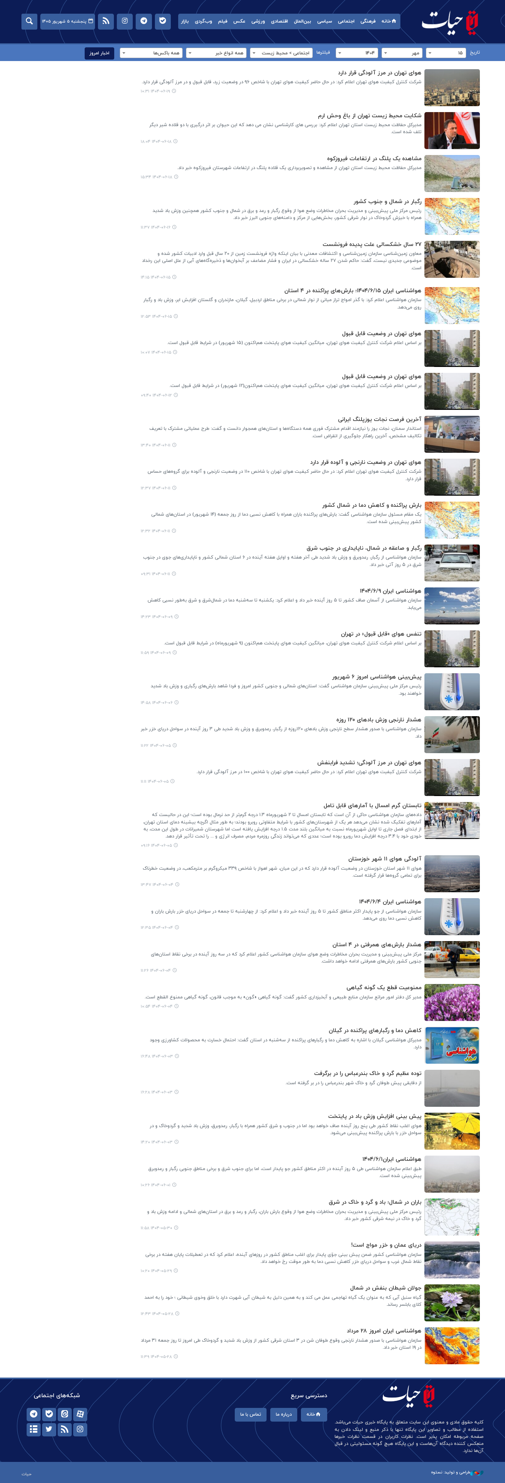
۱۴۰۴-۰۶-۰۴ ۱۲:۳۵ (157, 928)
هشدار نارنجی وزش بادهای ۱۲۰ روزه (378, 720)
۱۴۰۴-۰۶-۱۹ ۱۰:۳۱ (155, 91)
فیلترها (323, 52)
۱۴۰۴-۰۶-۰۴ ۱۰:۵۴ (157, 1007)
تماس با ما (250, 1414)
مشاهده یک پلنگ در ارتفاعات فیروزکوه (374, 159)
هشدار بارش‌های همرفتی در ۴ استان (376, 945)
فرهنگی (368, 21)
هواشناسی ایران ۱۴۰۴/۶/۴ (390, 902)
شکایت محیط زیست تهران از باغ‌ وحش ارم (369, 116)
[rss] (65, 1429)
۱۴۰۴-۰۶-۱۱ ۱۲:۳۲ (155, 531)
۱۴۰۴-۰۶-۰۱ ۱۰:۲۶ (155, 1185)
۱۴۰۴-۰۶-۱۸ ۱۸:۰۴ (156, 142)
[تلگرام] (34, 1414)
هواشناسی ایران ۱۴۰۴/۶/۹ (390, 591)
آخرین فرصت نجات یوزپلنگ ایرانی (379, 420)
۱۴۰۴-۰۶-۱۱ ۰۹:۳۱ (155, 574)
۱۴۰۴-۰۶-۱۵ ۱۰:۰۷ (156, 352)
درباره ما (284, 1414)
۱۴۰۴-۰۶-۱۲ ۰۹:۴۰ (156, 395)
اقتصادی (279, 21)
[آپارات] (80, 1414)
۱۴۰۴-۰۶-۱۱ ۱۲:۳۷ (155, 488)
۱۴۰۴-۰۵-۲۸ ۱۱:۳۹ (156, 1357)
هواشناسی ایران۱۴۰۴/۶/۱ (391, 1159)
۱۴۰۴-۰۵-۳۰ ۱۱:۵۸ (156, 1228)
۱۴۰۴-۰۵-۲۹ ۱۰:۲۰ (156, 1271)
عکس (239, 21)
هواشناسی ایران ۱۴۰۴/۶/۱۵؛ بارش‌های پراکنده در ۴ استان (352, 291)
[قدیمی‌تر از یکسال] (452, 873)
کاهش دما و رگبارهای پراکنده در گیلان (375, 1031)
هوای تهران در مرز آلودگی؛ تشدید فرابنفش (369, 763)
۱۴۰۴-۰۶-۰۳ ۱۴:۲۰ (157, 1142)
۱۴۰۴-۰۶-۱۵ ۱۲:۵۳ (156, 317)
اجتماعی (346, 21)
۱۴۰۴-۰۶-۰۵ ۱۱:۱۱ (155, 782)
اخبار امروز (99, 53)
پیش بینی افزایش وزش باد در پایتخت (374, 1116)
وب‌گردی (203, 21)
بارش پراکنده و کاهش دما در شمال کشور (371, 505)
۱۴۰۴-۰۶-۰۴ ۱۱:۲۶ (156, 971)
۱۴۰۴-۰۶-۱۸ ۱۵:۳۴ (156, 177)
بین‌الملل (302, 21)
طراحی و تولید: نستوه (450, 1472)
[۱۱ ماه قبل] (452, 87)
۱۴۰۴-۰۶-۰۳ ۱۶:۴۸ (157, 1056)
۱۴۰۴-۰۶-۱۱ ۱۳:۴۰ (155, 445)
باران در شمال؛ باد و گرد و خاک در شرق (375, 1202)
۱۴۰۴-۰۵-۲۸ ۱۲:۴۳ (157, 1314)
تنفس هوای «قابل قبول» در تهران (381, 634)
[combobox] (446, 53)
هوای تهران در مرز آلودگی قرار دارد (379, 73)
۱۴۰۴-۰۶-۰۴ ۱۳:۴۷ (157, 885)
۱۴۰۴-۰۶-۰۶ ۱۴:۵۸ (157, 703)
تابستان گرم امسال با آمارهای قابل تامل (372, 806)
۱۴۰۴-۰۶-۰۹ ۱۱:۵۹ (156, 653)
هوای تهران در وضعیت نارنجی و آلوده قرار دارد (365, 462)
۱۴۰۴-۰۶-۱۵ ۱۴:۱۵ (155, 277)
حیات (450, 22)
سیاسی (324, 21)
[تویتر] (49, 1429)
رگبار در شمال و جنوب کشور (387, 202)
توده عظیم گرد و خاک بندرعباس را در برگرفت (367, 1074)
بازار (185, 21)
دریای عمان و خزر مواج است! (386, 1245)
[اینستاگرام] (80, 1429)
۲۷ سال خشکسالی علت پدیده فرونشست (372, 245)
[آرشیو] (34, 1429)
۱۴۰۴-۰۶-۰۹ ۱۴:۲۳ (157, 617)
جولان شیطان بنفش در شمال (385, 1288)
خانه (386, 21)
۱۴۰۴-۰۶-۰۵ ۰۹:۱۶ (156, 846)
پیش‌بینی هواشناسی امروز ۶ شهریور (376, 677)
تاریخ (475, 52)
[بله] (49, 1414)
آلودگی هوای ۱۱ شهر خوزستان (384, 859)
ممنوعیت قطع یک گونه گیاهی (383, 988)
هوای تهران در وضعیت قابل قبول (381, 334)
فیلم (222, 21)
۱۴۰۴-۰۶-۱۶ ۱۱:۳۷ (155, 227)
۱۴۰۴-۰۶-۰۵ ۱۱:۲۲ (156, 746)
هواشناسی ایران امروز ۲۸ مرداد (384, 1331)
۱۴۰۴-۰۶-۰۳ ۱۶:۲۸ (157, 1092)
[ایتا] (65, 1414)
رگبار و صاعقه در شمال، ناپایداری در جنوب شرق (363, 548)
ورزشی (258, 21)
